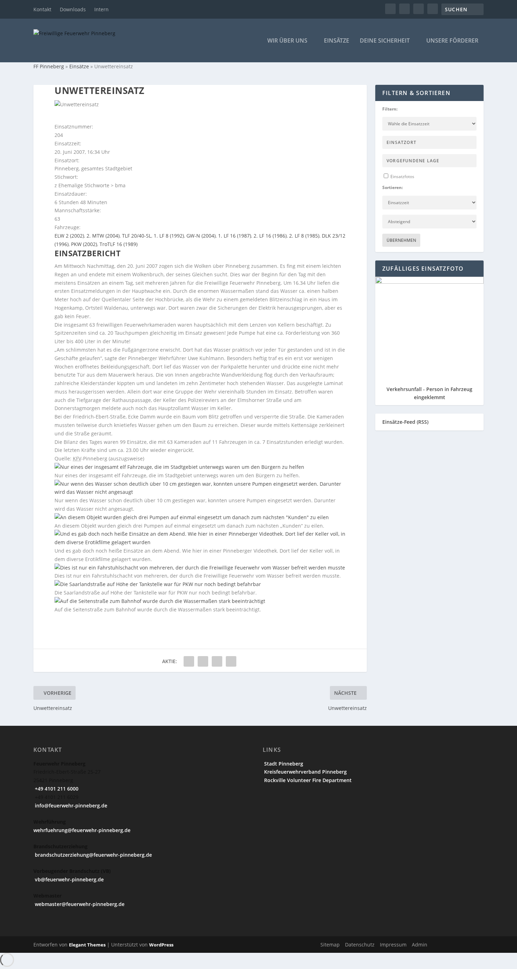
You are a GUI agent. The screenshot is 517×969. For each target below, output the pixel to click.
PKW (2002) (84, 244)
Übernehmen (401, 240)
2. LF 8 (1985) (304, 235)
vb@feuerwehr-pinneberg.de (68, 879)
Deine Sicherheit (385, 41)
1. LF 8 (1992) (169, 235)
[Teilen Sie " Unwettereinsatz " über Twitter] (203, 661)
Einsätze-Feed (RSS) (405, 422)
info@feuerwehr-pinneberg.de (70, 805)
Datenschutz (360, 944)
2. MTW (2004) (103, 235)
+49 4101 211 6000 (55, 788)
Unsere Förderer (452, 41)
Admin (419, 944)
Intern (101, 9)
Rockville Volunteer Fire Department (307, 780)
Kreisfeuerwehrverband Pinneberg (305, 771)
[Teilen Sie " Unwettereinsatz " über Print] (231, 661)
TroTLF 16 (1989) (119, 244)
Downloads (73, 9)
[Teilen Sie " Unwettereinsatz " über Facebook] (189, 661)
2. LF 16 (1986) (270, 235)
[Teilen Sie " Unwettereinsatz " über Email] (217, 661)
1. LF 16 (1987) (234, 235)
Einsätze (336, 41)
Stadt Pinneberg (283, 763)
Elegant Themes (87, 945)
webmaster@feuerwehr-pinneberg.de (79, 904)
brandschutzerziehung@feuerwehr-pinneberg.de (92, 854)
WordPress (161, 945)
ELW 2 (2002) (69, 235)
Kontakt (42, 9)
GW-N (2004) (201, 235)
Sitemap (330, 944)
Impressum (393, 944)
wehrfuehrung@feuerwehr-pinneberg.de (81, 830)
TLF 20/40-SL (136, 235)
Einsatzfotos (401, 177)
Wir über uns (287, 41)
